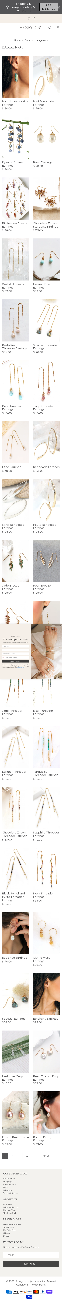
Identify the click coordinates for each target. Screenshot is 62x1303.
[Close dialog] (60, 625)
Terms (23, 667)
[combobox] (4, 657)
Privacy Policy (19, 667)
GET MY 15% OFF (15, 661)
